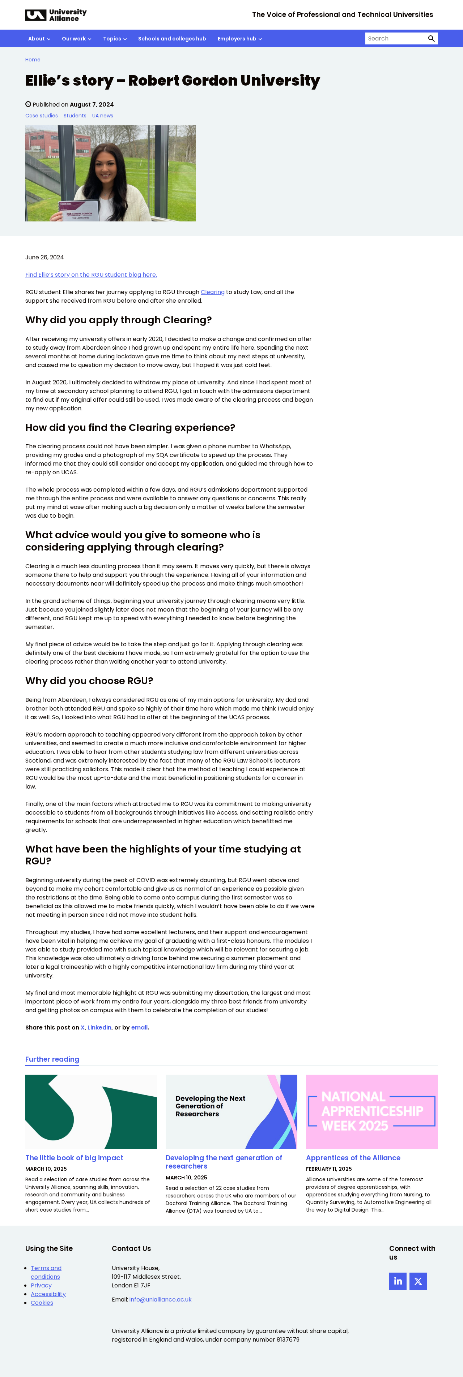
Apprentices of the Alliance (353, 1158)
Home (33, 59)
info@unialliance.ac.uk (160, 1299)
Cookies (42, 1303)
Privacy (41, 1285)
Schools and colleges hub (172, 38)
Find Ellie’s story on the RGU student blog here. (91, 275)
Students (75, 115)
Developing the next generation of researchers (224, 1162)
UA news (102, 115)
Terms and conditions (46, 1272)
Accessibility (48, 1294)
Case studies (41, 115)
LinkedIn (99, 1027)
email (139, 1027)
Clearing (213, 292)
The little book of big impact (74, 1158)
